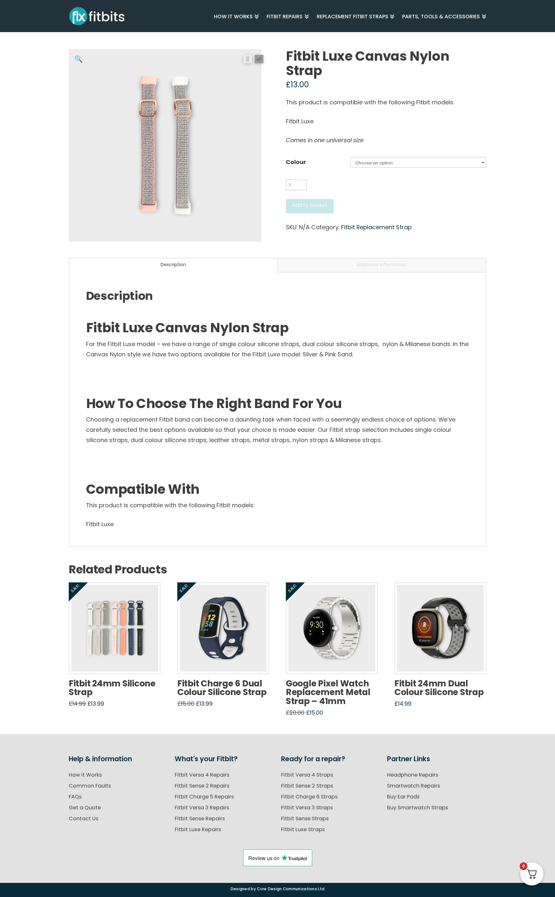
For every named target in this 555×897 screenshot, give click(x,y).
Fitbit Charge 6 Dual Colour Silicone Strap (221, 687)
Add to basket (310, 205)
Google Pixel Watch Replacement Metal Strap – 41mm (328, 692)
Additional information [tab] (382, 264)
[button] (79, 59)
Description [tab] (173, 264)
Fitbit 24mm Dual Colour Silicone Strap (438, 687)
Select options (116, 662)
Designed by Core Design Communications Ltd (278, 889)
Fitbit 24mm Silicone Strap (112, 687)
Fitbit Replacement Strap (376, 227)
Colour (296, 162)
